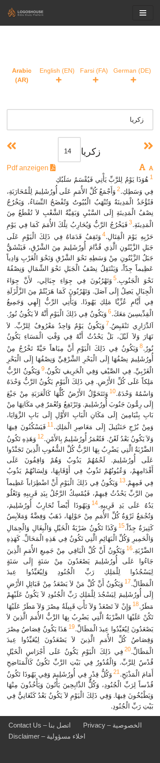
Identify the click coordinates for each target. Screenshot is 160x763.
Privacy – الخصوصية (112, 725)
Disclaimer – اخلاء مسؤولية (46, 736)
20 (127, 649)
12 (40, 436)
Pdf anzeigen (28, 168)
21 (116, 672)
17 (127, 581)
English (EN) (57, 70)
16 (129, 548)
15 (121, 525)
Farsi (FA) (94, 70)
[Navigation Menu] (142, 12)
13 (122, 480)
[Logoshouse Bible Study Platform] (33, 13)
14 (95, 503)
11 (50, 424)
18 (135, 604)
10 (112, 391)
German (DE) (132, 70)
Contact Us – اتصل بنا (39, 725)
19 (71, 626)
